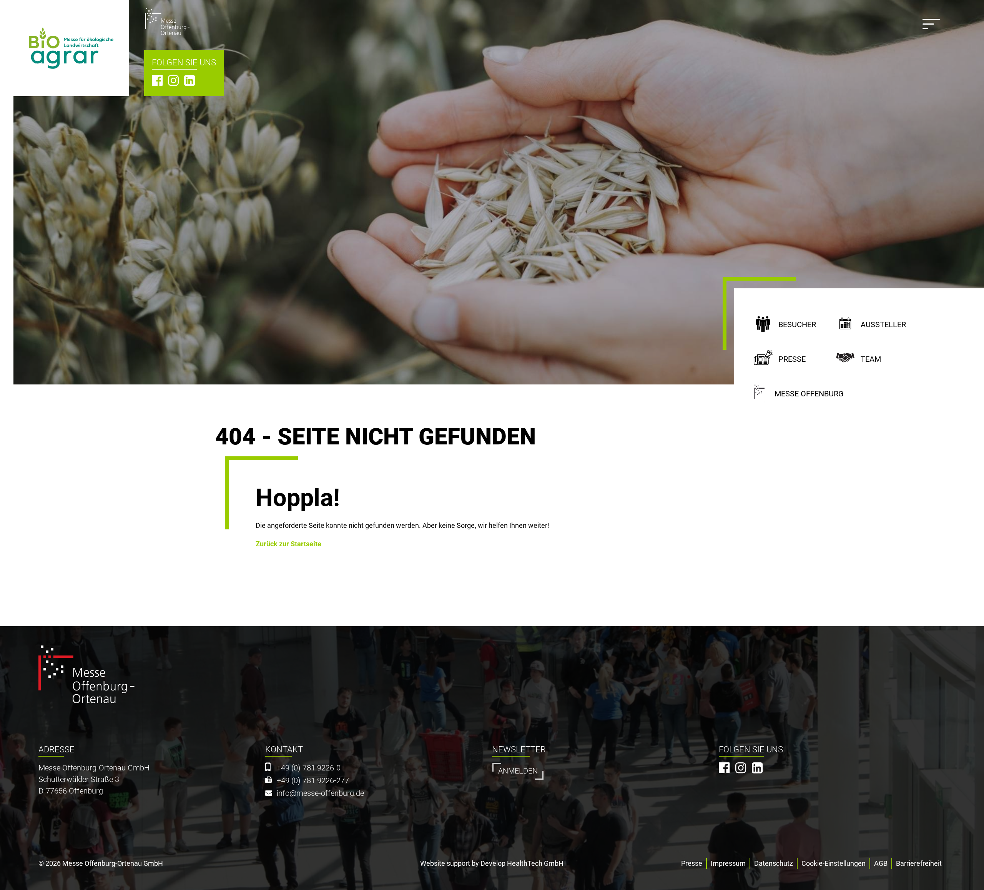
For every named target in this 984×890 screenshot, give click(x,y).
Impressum (728, 863)
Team (871, 359)
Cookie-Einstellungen (833, 863)
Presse (792, 359)
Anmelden (518, 771)
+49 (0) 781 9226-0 (309, 768)
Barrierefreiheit (919, 863)
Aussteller (883, 324)
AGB (881, 863)
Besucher (797, 324)
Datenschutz (773, 863)
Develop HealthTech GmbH (521, 863)
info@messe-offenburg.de (320, 793)
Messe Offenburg (809, 393)
